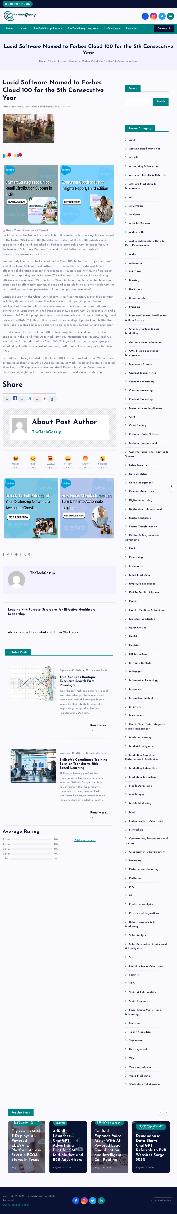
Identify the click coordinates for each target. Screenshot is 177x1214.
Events (133, 601)
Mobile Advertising (140, 786)
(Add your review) (85, 840)
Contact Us (164, 28)
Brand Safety (137, 298)
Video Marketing (139, 1076)
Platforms (135, 878)
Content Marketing (141, 390)
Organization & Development (147, 852)
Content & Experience (142, 373)
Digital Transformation (143, 527)
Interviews (135, 707)
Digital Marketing (140, 518)
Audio (132, 254)
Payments (135, 861)
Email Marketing (139, 575)
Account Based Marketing (145, 149)
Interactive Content (141, 698)
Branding (134, 307)
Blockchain (135, 289)
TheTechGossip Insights (82, 28)
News (23, 28)
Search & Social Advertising (146, 966)
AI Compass (111, 28)
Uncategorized (138, 1049)
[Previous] (160, 1112)
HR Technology (138, 654)
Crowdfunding (137, 425)
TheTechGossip (46, 432)
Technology (136, 1041)
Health (133, 636)
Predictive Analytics (141, 904)
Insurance (135, 689)
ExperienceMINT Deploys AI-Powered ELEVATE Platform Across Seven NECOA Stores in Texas (26, 1145)
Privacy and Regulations (144, 913)
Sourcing (134, 1023)
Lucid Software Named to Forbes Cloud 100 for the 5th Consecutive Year (94, 61)
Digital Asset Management (145, 509)
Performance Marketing (144, 869)
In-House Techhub (140, 663)
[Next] (166, 1112)
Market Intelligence (141, 746)
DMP (132, 548)
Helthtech (135, 645)
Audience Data (138, 232)
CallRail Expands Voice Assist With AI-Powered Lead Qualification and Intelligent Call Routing (108, 1145)
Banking (134, 280)
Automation (136, 263)
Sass (131, 957)
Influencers (136, 672)
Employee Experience (142, 584)
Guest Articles (137, 628)
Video (132, 1058)
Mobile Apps (136, 794)
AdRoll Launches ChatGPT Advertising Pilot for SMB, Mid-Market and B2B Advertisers (68, 1145)
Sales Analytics (138, 935)
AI (130, 197)
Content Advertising (141, 382)
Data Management (141, 483)
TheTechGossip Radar (47, 28)
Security (134, 975)
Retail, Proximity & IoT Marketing (26, 1122)
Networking (136, 830)
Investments (136, 715)
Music (132, 812)
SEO (132, 983)
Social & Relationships (142, 992)
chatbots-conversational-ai (145, 342)
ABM (132, 140)
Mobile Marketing (140, 803)
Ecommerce (136, 566)
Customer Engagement (143, 443)
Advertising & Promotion (144, 166)
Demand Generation (141, 491)
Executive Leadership (142, 619)
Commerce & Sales (140, 364)
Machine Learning (140, 737)
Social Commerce (139, 1001)
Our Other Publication (16, 1205)
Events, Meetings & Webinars (147, 610)
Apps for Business (139, 223)
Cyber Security (138, 465)
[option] (26, 1147)
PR (130, 896)
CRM (132, 417)
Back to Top (164, 1201)
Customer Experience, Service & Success (108, 1121)
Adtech (133, 157)
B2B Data (135, 272)
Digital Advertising (140, 500)
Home (9, 28)
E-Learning (136, 557)
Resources (131, 28)
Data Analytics (138, 474)
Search (133, 88)
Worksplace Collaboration (39, 107)
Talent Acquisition (13, 107)
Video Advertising (140, 1067)
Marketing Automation (143, 768)
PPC (131, 887)
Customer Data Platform (144, 434)
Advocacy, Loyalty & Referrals (147, 175)
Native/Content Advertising (146, 821)
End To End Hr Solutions (144, 592)
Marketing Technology (142, 777)
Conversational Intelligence (146, 408)
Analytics (134, 214)
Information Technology (143, 680)
